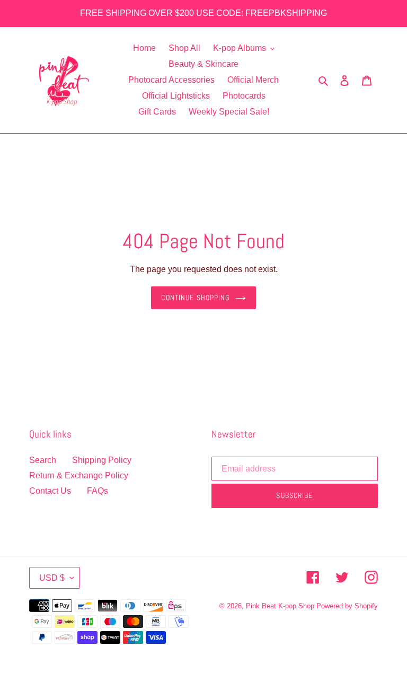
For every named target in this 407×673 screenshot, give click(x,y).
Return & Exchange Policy (78, 475)
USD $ (52, 577)
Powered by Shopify (347, 606)
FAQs (97, 490)
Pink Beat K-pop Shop (280, 606)
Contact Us (50, 490)
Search (42, 460)
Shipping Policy (101, 460)
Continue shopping (195, 297)
